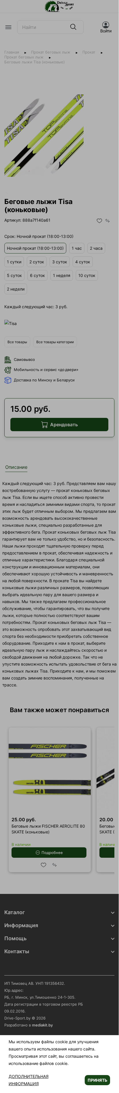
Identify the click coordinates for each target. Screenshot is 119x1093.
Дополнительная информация (28, 1080)
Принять (97, 1080)
